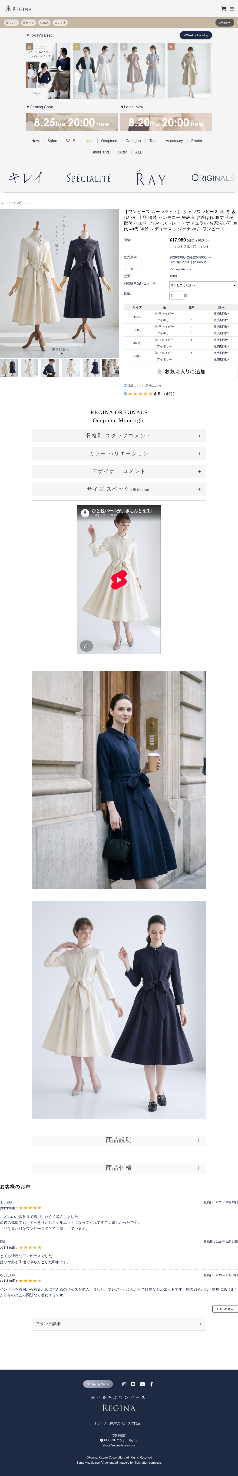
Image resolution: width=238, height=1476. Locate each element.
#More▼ (225, 22)
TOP (3, 202)
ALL (138, 152)
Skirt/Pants (100, 152)
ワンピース (20, 202)
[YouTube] (142, 1384)
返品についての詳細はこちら (145, 385)
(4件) (169, 393)
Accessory (174, 140)
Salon (52, 140)
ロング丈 (60, 22)
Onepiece (109, 140)
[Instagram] (124, 1384)
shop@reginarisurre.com (119, 1445)
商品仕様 (119, 1167)
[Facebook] (151, 1384)
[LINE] (133, 1384)
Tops (153, 140)
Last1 (88, 140)
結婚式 (44, 22)
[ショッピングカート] (223, 9)
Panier (196, 140)
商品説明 (119, 1139)
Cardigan (133, 140)
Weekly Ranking (197, 35)
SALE (70, 140)
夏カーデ (28, 22)
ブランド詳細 (48, 1323)
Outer (122, 152)
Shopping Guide (98, 1384)
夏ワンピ (11, 22)
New (35, 140)
